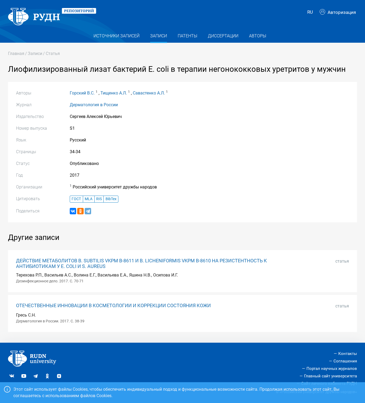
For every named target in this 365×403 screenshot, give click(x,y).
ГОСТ (76, 199)
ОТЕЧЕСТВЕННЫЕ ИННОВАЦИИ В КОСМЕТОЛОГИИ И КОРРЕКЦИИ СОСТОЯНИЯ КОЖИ (113, 305)
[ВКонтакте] (73, 211)
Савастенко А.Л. (149, 93)
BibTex (111, 199)
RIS (99, 199)
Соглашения (345, 361)
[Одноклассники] (80, 211)
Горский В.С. (82, 93)
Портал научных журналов (331, 368)
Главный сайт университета (330, 376)
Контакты (347, 353)
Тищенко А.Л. (113, 93)
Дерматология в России (94, 104)
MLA (88, 199)
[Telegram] (88, 211)
